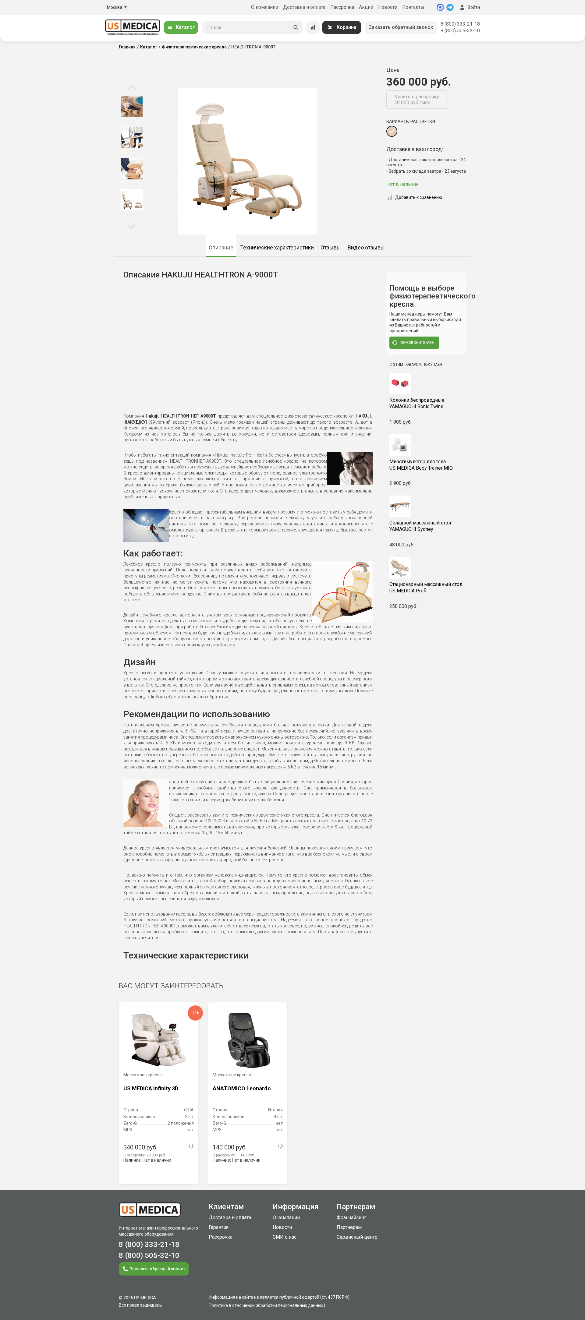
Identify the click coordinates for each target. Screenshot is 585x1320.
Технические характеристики (277, 247)
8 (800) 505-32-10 (460, 31)
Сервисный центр (357, 1237)
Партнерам (349, 1227)
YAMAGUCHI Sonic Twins (417, 403)
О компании (264, 7)
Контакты (413, 7)
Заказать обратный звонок (401, 27)
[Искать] (296, 27)
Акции (366, 7)
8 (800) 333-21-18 (460, 24)
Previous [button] (131, 88)
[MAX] (440, 7)
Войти (474, 7)
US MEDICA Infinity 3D (150, 1088)
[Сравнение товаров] (313, 27)
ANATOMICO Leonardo (242, 1088)
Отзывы (331, 247)
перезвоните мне (417, 343)
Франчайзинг (351, 1217)
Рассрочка (342, 7)
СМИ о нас (284, 1237)
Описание (221, 247)
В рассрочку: (144, 1155)
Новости (387, 7)
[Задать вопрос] (191, 1146)
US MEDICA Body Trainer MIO (421, 465)
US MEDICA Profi (425, 587)
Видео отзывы (366, 247)
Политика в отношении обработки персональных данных (266, 1305)
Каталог (185, 27)
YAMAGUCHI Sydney (420, 526)
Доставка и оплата (304, 7)
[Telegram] (450, 7)
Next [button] (131, 226)
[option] (132, 106)
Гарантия (219, 1227)
